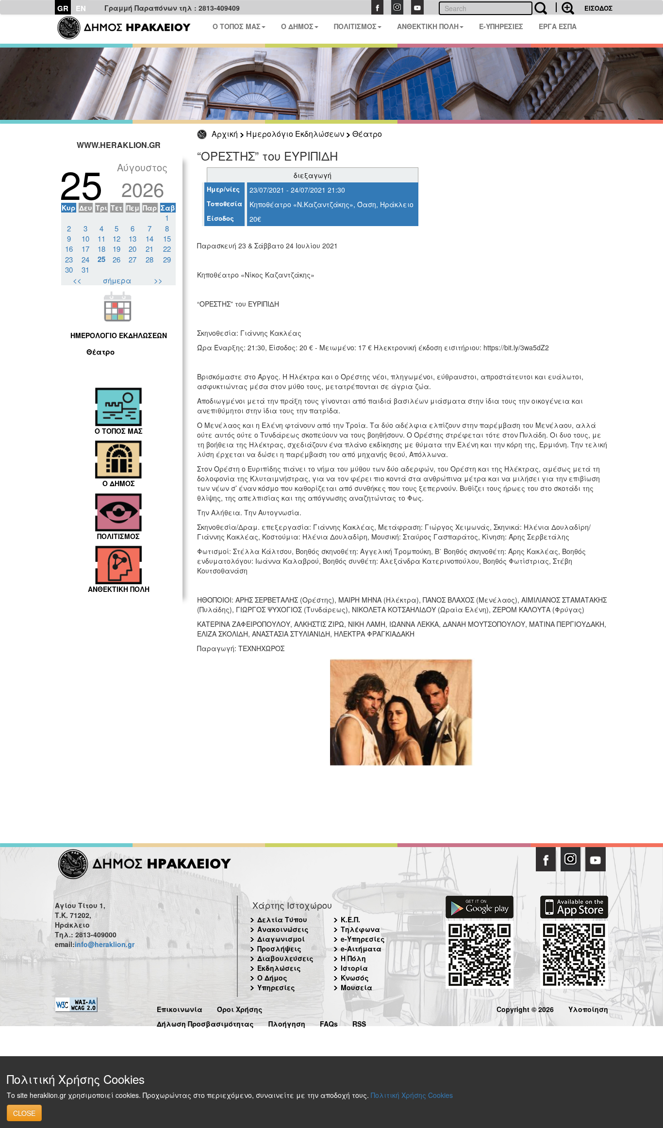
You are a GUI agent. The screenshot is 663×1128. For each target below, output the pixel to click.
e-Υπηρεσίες (363, 939)
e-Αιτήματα (361, 948)
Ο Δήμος (272, 977)
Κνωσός (355, 977)
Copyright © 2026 (525, 1008)
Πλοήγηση (286, 1022)
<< (77, 280)
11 (101, 238)
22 (167, 249)
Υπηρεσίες (276, 987)
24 (85, 259)
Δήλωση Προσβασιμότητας (205, 1022)
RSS (359, 1022)
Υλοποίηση (588, 1008)
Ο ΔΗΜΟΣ (297, 26)
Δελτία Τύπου (282, 919)
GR (62, 8)
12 (116, 238)
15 (167, 238)
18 (101, 249)
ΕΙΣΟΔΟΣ (598, 8)
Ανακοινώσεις (283, 929)
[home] (130, 29)
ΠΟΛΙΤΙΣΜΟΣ (355, 26)
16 (69, 249)
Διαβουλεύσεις (285, 958)
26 (116, 259)
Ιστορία (354, 968)
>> (158, 280)
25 (101, 259)
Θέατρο (367, 133)
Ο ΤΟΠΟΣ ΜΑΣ (237, 26)
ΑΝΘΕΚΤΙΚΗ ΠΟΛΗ (428, 26)
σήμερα (117, 280)
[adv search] (565, 7)
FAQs (329, 1022)
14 (149, 238)
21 (149, 249)
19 (116, 249)
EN (81, 8)
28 (149, 259)
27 (132, 259)
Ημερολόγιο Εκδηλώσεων (295, 133)
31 (85, 269)
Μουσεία (356, 987)
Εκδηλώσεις (279, 968)
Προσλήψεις (279, 948)
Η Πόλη (353, 958)
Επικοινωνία (179, 1008)
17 (85, 249)
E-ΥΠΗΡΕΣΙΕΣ (501, 26)
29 (167, 259)
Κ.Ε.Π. (350, 919)
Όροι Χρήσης (240, 1008)
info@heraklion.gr (104, 944)
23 (69, 259)
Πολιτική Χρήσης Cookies (412, 1095)
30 (69, 269)
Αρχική (225, 133)
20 (132, 249)
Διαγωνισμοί (281, 939)
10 (85, 238)
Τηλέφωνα (360, 929)
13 (132, 238)
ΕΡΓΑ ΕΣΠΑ (558, 26)
